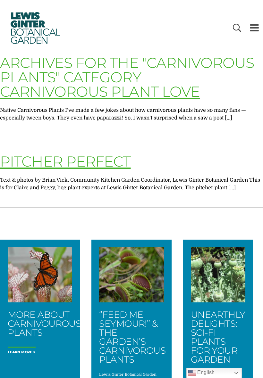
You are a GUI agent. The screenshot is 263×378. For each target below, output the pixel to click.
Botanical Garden (34, 28)
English (205, 372)
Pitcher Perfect (65, 161)
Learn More (20, 352)
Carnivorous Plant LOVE (100, 91)
